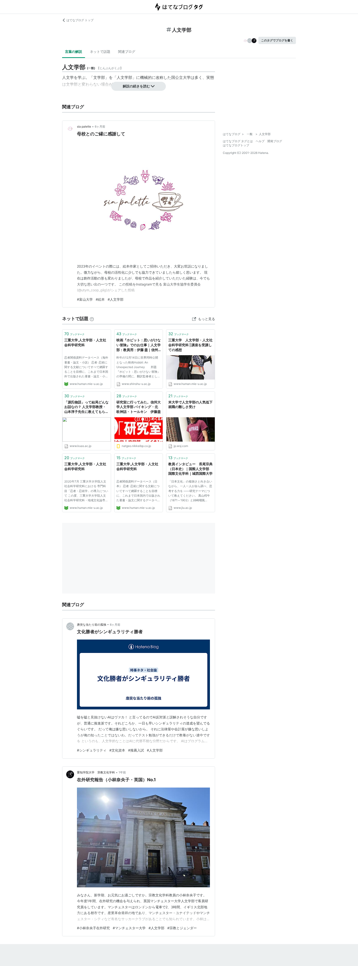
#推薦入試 (136, 750)
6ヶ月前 (100, 126)
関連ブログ (126, 51)
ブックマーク (74, 333)
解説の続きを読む (136, 86)
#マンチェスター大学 (129, 928)
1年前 (122, 772)
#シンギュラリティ (91, 750)
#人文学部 (115, 299)
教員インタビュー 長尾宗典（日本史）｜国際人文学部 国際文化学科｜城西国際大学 (190, 468)
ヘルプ (260, 141)
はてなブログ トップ (80, 20)
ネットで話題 (100, 51)
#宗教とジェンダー (182, 928)
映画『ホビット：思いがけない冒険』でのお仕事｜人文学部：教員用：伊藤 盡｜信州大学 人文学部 (138, 345)
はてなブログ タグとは (238, 141)
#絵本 (100, 299)
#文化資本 (117, 750)
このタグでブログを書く (277, 40)
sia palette (84, 126)
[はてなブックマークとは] (92, 318)
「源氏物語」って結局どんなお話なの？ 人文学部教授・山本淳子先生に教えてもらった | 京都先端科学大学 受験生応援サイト (86, 407)
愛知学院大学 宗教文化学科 (96, 772)
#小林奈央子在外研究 (93, 928)
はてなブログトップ (236, 145)
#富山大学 (85, 299)
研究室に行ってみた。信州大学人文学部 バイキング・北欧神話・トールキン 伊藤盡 (138, 407)
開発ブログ (274, 141)
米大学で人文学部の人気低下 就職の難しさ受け (190, 404)
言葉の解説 (73, 51)
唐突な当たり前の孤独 (91, 624)
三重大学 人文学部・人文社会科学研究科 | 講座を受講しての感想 (190, 345)
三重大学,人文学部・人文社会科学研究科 (85, 342)
